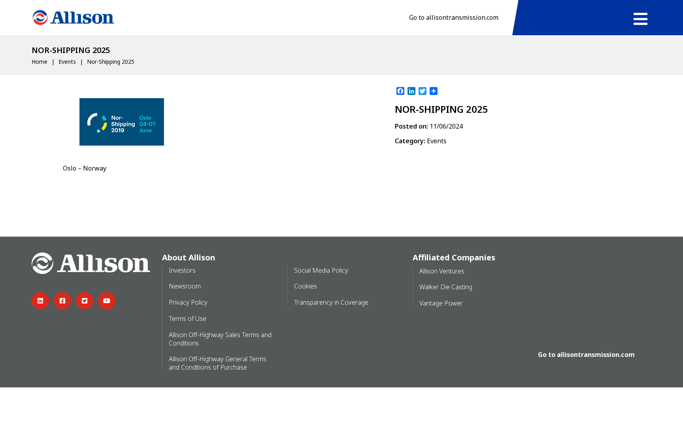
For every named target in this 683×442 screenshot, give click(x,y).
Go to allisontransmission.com (453, 17)
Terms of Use (187, 318)
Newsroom (185, 286)
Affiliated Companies (454, 257)
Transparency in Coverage (331, 302)
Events (67, 61)
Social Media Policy (321, 270)
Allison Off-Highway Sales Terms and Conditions (220, 338)
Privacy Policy (188, 302)
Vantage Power (441, 303)
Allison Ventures (441, 271)
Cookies (305, 286)
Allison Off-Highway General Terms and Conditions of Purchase (217, 363)
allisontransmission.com (596, 354)
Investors (182, 270)
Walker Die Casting (445, 287)
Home (39, 61)
